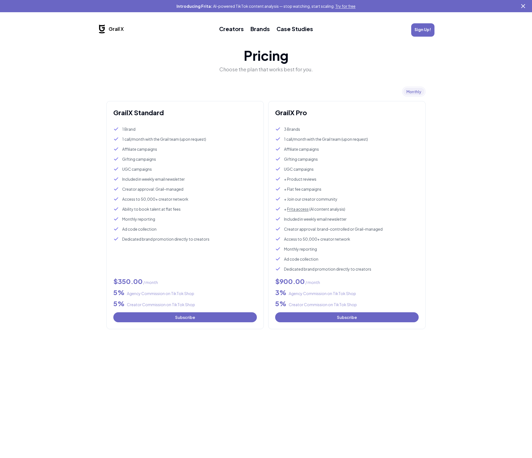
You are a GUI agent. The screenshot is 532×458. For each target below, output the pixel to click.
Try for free (345, 6)
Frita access (298, 209)
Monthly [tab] (413, 91)
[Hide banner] (523, 6)
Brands (260, 28)
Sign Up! (423, 29)
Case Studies (295, 28)
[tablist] (414, 92)
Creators (231, 28)
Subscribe (185, 317)
